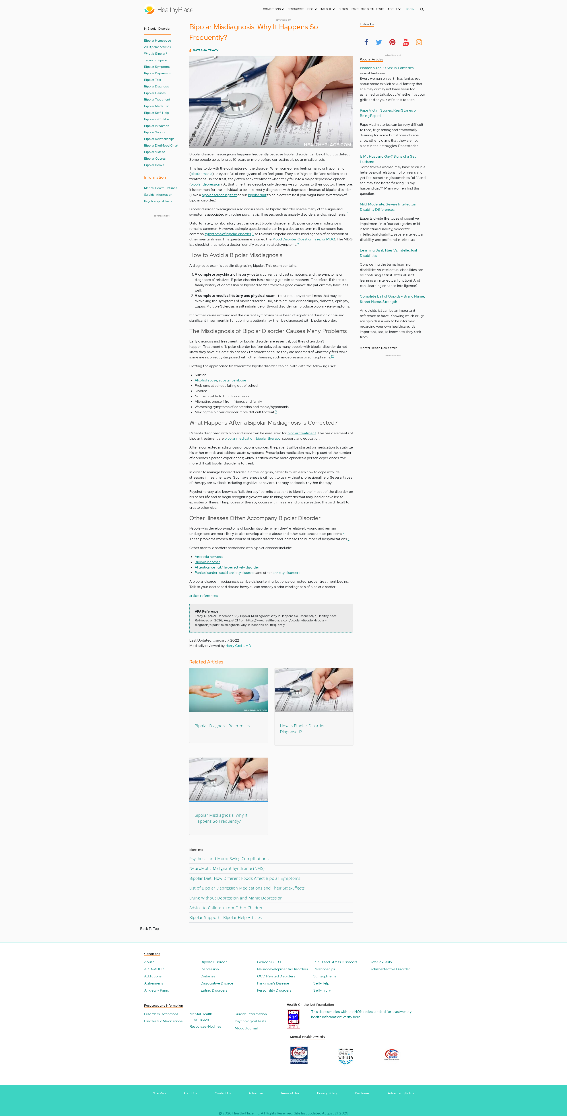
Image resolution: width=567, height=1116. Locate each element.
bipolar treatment (301, 433)
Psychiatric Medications (163, 1021)
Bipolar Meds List (156, 106)
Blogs (343, 9)
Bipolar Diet (152, 145)
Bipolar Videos (154, 152)
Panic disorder (206, 572)
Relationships (324, 969)
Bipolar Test (152, 79)
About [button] (393, 9)
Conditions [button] (272, 9)
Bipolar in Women (156, 126)
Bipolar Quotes (155, 158)
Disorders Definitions (161, 1014)
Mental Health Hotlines (160, 188)
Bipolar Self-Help (156, 112)
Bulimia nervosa (207, 562)
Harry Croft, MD (238, 645)
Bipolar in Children (157, 119)
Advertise (256, 1093)
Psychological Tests (367, 9)
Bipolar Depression (157, 73)
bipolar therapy (268, 438)
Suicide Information (158, 194)
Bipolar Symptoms (157, 66)
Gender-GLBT (269, 962)
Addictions (152, 976)
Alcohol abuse (206, 380)
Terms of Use (290, 1093)
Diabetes (208, 976)
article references (203, 595)
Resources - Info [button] (301, 9)
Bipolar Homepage (157, 40)
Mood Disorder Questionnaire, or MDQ (303, 239)
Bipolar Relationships (159, 139)
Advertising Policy (401, 1093)
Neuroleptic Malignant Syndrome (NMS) (226, 868)
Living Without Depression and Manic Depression (236, 898)
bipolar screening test (219, 195)
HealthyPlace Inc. (246, 1113)
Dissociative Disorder (218, 983)
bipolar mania (201, 173)
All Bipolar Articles (157, 47)
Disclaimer (362, 1093)
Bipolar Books (154, 165)
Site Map (159, 1093)
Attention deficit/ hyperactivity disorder (227, 567)
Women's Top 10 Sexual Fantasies (387, 68)
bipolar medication (239, 438)
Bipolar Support (155, 132)
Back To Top (149, 928)
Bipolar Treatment (157, 99)
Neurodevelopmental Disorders (282, 969)
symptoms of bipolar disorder (228, 234)
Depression (210, 969)
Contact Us (223, 1093)
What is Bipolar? (155, 53)
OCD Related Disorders (276, 976)
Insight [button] (326, 9)
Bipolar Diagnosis (156, 86)
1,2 (332, 356)
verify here (351, 1017)
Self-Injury (322, 990)
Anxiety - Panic (156, 990)
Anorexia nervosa (209, 556)
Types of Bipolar (155, 60)
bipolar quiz (257, 195)
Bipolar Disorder (214, 962)
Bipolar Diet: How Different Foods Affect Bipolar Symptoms (244, 878)
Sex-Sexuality (381, 962)
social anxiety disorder (237, 572)
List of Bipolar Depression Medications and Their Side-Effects (247, 888)
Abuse (149, 962)
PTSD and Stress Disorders (335, 962)
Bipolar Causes (155, 93)
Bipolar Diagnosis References (222, 725)
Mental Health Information (201, 1017)
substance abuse (232, 380)
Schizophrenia (324, 976)
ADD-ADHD (154, 969)
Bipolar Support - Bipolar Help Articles (225, 917)
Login (410, 9)
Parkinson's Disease (273, 983)
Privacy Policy (327, 1093)
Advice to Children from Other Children (226, 907)
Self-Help (321, 983)
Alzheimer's (153, 983)
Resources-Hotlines (205, 1026)
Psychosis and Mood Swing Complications (228, 858)
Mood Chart (170, 145)
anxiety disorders (286, 572)
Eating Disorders (214, 990)
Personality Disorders (274, 990)
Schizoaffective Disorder (390, 969)
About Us (190, 1093)
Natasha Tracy (205, 50)
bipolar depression (205, 184)
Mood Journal (246, 1028)
